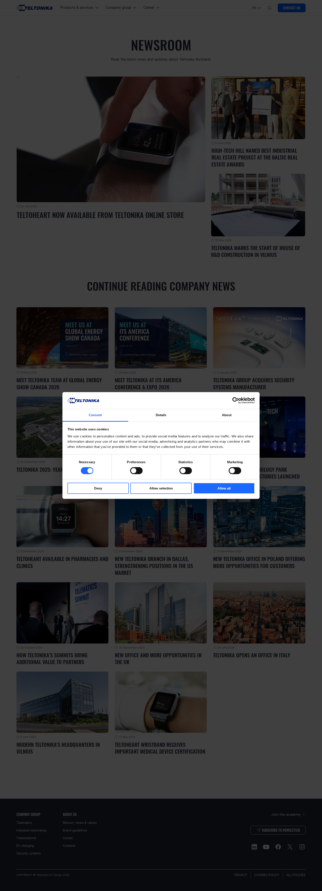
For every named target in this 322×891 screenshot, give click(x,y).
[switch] (136, 470)
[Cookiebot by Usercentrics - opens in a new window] (235, 400)
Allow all (224, 488)
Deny (98, 488)
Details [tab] (161, 415)
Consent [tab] (95, 415)
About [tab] (227, 415)
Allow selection (161, 488)
